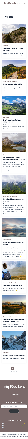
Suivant (14, 371)
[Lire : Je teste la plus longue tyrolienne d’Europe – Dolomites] (14, 105)
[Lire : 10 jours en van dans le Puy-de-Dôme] (14, 69)
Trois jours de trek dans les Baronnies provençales (13, 49)
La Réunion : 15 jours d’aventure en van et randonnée (13, 200)
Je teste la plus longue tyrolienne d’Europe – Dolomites (12, 121)
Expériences (6, 117)
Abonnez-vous (14, 411)
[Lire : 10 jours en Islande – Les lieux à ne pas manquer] (14, 227)
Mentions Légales (14, 438)
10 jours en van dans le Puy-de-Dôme (12, 84)
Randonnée (5, 45)
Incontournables (7, 239)
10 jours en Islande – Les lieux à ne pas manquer (13, 243)
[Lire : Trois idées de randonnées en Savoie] (14, 270)
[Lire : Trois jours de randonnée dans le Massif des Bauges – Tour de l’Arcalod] (14, 304)
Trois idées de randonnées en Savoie (12, 285)
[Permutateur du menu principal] (24, 3)
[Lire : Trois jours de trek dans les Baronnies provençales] (14, 33)
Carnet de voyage (7, 81)
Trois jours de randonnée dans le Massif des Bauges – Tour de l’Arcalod (13, 320)
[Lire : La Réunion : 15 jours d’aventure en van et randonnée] (14, 184)
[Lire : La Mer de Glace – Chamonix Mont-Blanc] (14, 340)
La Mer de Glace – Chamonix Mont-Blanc (14, 355)
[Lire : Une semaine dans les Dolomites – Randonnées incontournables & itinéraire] (14, 142)
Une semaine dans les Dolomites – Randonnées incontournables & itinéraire (14, 159)
